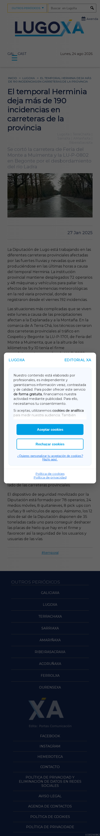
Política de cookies (50, 473)
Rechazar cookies (50, 444)
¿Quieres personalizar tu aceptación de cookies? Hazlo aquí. (50, 457)
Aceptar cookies (50, 429)
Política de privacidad (50, 477)
